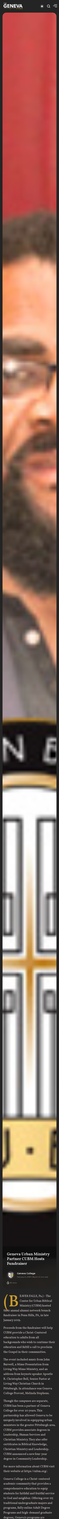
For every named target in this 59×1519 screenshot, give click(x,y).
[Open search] (48, 6)
